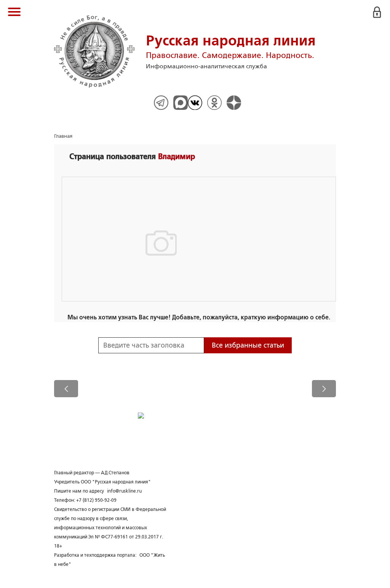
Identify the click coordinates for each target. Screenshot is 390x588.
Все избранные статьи (248, 345)
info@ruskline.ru (124, 491)
